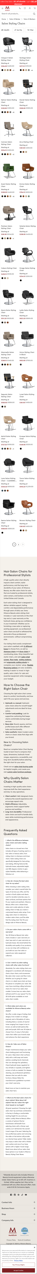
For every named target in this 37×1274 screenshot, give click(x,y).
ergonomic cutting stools (17, 662)
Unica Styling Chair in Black (27, 353)
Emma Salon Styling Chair (27, 185)
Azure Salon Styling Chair (8, 311)
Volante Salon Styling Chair (28, 227)
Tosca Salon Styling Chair (27, 479)
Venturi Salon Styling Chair (9, 101)
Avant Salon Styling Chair (8, 185)
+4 (32, 70)
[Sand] (8, 278)
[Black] (2, 70)
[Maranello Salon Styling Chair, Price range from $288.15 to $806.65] (9, 339)
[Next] (23, 544)
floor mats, (14, 660)
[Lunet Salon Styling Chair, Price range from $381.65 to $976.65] (28, 381)
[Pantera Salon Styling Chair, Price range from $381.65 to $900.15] (9, 213)
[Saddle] (8, 70)
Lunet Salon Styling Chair (27, 395)
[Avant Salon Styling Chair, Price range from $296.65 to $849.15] (9, 171)
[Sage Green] (29, 196)
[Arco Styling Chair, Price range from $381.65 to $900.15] (28, 129)
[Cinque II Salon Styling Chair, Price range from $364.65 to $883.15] (9, 45)
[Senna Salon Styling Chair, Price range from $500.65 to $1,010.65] (9, 507)
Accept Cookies (18, 1270)
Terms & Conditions (24, 1240)
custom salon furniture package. (19, 772)
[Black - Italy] (21, 196)
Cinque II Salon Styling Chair (7, 59)
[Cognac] (23, 196)
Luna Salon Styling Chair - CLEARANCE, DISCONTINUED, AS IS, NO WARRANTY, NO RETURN (9, 479)
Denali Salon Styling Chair (27, 101)
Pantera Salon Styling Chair (6, 227)
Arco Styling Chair (26, 142)
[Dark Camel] (8, 322)
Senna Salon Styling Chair (8, 521)
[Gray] (29, 70)
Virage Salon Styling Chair (27, 269)
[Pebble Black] (21, 112)
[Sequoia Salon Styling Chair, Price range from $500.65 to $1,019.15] (9, 381)
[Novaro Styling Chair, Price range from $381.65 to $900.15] (28, 507)
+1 (13, 238)
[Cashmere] (5, 70)
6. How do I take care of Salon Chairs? (16, 1045)
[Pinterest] (18, 1195)
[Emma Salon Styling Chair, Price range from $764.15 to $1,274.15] (28, 171)
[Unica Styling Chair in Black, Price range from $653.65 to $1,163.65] (28, 339)
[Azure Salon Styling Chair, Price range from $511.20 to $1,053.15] (9, 297)
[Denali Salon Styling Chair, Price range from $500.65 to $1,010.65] (28, 87)
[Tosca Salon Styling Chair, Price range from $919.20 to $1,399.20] (28, 465)
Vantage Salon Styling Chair (25, 59)
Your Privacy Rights (18, 1265)
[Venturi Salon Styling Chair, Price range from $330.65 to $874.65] (9, 87)
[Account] (30, 8)
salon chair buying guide (23, 766)
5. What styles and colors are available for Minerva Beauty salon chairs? (18, 1008)
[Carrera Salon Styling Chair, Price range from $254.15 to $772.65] (9, 129)
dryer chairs (23, 651)
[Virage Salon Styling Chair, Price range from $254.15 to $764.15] (28, 255)
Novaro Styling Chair (27, 520)
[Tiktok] (22, 1195)
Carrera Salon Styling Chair (6, 143)
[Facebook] (11, 1195)
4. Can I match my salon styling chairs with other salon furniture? (17, 963)
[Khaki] (26, 196)
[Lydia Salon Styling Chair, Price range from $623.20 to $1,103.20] (28, 297)
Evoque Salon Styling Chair (28, 437)
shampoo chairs (10, 651)
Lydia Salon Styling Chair (27, 311)
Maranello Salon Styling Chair (7, 353)
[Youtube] (26, 1195)
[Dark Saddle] (5, 278)
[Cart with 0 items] (34, 8)
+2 (13, 70)
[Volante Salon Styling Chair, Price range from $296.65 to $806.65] (28, 213)
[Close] (34, 1247)
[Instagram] (15, 1195)
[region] (18, 1259)
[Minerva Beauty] (7, 8)
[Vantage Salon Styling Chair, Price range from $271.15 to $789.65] (28, 45)
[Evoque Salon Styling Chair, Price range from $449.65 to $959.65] (28, 423)
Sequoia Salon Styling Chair (6, 395)
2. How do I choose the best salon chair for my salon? (17, 882)
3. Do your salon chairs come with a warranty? (18, 930)
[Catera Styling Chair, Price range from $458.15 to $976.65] (9, 255)
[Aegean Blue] (2, 449)
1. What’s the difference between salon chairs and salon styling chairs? (17, 842)
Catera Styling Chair (9, 268)
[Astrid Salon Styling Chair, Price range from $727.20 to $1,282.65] (9, 423)
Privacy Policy (11, 1240)
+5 (13, 112)
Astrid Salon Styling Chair (8, 437)
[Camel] (10, 70)
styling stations (25, 660)
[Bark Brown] (5, 112)
